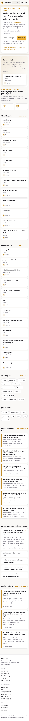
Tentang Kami (5, 705)
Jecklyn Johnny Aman (8, 388)
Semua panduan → (22, 428)
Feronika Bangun (7, 391)
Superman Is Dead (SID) (9, 399)
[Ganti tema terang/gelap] (22, 2)
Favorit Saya (4, 708)
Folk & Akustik (15, 412)
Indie (23, 412)
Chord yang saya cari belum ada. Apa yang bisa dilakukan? (13, 575)
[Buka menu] (26, 2)
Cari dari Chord (5, 680)
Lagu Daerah (6, 384)
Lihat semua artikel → (21, 586)
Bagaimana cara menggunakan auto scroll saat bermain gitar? (13, 568)
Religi (18, 416)
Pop (13, 416)
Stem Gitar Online (6, 694)
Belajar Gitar (4, 687)
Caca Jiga (19, 388)
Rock (25, 416)
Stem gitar (12, 49)
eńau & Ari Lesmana (8, 395)
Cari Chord (21, 38)
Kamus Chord (5, 696)
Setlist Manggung (6, 698)
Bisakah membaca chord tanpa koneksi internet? (13, 561)
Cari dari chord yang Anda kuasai (12, 47)
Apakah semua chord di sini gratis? (12, 554)
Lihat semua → (23, 116)
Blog (2, 689)
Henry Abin (22, 380)
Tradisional (6, 420)
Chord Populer (5, 673)
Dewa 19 (17, 391)
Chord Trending (5, 676)
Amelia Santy (16, 384)
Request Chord (5, 710)
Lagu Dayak (12, 380)
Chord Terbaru (5, 671)
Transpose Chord (6, 691)
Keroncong (6, 416)
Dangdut (5, 412)
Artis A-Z (3, 678)
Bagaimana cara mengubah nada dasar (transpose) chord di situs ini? (13, 532)
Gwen (4, 380)
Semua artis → (24, 375)
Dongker (21, 399)
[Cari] (18, 2)
